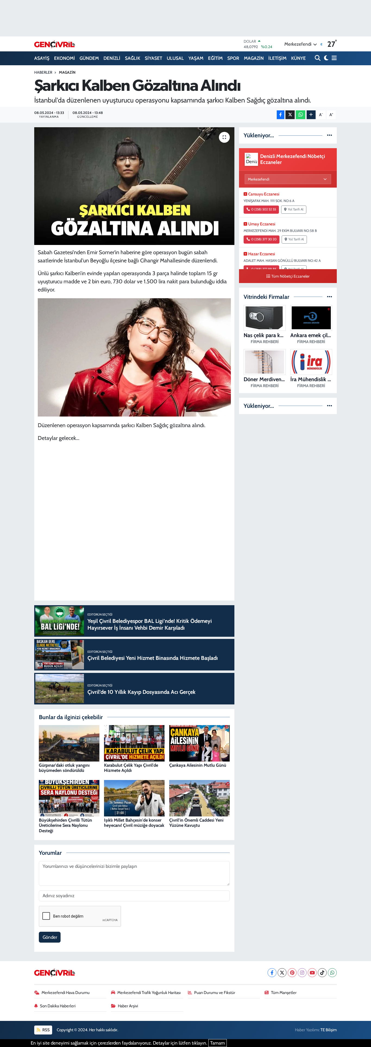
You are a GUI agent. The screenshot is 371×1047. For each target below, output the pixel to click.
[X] (282, 972)
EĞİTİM (215, 58)
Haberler (43, 72)
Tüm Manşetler (284, 992)
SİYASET (153, 58)
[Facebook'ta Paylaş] (280, 114)
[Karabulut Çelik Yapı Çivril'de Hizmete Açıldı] (134, 742)
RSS (46, 1029)
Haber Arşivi (128, 1005)
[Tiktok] (322, 972)
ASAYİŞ (41, 58)
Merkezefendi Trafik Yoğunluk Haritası (149, 992)
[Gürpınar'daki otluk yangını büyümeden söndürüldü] (69, 742)
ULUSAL (175, 58)
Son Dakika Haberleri (58, 1005)
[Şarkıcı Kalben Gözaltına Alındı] (134, 186)
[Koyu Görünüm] (325, 58)
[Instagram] (302, 972)
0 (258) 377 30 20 (263, 239)
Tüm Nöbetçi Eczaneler (290, 276)
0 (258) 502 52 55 (263, 209)
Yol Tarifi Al (295, 209)
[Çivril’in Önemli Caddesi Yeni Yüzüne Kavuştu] (199, 797)
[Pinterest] (292, 972)
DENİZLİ (111, 58)
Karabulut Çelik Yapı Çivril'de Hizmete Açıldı (131, 768)
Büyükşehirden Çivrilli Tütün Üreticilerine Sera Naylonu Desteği (65, 825)
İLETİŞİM (277, 58)
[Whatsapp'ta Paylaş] (300, 114)
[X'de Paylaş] (290, 114)
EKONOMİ (64, 58)
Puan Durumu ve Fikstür (214, 992)
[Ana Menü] (333, 58)
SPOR (233, 58)
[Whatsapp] (332, 972)
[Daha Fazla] (311, 114)
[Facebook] (272, 972)
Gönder (50, 937)
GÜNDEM (89, 58)
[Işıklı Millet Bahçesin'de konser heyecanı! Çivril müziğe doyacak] (134, 797)
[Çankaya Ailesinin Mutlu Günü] (199, 742)
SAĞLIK (132, 58)
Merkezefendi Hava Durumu (66, 992)
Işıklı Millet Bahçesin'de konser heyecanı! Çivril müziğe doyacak (134, 823)
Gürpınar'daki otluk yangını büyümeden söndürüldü (64, 768)
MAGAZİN (254, 58)
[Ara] (318, 58)
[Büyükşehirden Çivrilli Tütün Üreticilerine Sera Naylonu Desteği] (69, 797)
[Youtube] (312, 972)
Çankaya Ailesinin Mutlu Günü (197, 765)
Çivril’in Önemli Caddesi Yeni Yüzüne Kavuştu (196, 823)
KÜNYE (298, 58)
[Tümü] (329, 135)
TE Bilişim (328, 1029)
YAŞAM (195, 58)
